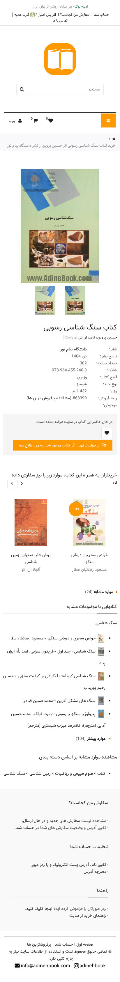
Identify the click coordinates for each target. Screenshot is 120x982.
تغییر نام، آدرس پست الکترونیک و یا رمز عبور (68, 864)
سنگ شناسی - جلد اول (77, 651)
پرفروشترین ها (39, 944)
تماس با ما (60, 20)
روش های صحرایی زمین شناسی (31, 559)
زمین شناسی (40, 773)
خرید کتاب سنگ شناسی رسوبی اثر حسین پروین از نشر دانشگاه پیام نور (61, 145)
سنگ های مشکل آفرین (77, 700)
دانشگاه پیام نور (73, 349)
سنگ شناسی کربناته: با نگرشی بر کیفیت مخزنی (57, 676)
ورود (12, 121)
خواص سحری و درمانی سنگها (89, 559)
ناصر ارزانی (86, 337)
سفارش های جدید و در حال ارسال (51, 820)
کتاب (101, 773)
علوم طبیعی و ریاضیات (74, 773)
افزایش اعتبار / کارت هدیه (35, 15)
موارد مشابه (103, 592)
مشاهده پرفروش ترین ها (49, 398)
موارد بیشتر (96, 738)
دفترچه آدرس (95, 871)
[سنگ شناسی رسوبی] (74, 300)
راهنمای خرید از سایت (87, 915)
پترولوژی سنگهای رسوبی (76, 713)
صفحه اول (84, 944)
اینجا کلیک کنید (39, 908)
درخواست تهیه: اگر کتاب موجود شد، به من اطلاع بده (59, 445)
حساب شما (101, 14)
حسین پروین (107, 337)
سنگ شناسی (106, 623)
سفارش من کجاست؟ (74, 14)
